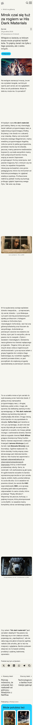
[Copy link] (29, 666)
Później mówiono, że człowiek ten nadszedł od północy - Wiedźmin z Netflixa (7, 687)
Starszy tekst (25, 676)
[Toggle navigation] (30, 3)
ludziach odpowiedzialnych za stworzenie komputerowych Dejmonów (12, 462)
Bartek (3, 29)
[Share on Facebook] (9, 666)
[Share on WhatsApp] (19, 666)
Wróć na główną (9, 9)
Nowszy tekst (8, 676)
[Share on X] (4, 666)
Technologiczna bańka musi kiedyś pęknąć (25, 682)
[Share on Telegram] (24, 666)
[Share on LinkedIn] (14, 666)
